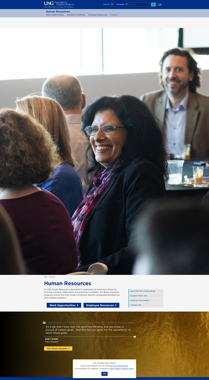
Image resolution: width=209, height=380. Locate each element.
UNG (45, 277)
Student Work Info (138, 295)
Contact (114, 14)
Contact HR (135, 305)
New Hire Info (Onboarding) (142, 291)
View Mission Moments (57, 348)
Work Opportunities (55, 14)
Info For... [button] (107, 4)
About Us (52, 277)
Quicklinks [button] (120, 4)
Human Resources (58, 11)
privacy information (119, 365)
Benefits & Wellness (76, 14)
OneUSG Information (139, 300)
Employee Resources (97, 14)
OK (104, 373)
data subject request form (121, 368)
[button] (160, 4)
